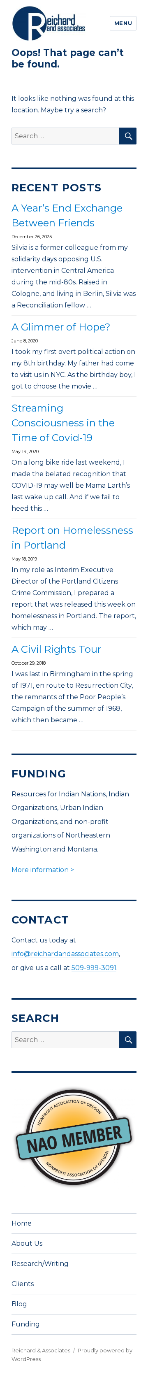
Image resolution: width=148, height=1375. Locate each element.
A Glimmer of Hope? (61, 327)
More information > (43, 870)
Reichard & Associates (41, 1350)
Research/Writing (40, 1264)
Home (22, 1223)
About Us (27, 1243)
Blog (19, 1304)
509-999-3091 (94, 968)
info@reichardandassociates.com (65, 954)
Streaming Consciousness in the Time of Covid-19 (63, 423)
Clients (23, 1284)
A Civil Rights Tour (56, 649)
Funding (26, 1324)
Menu (123, 23)
